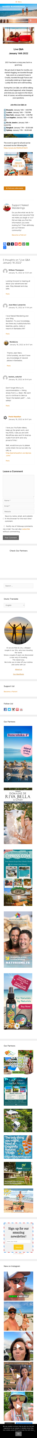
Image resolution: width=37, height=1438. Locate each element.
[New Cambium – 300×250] (18, 1074)
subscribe (26, 529)
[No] (35, 1431)
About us (18, 669)
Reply (8, 294)
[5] (18, 175)
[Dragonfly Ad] (18, 1158)
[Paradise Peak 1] (18, 1132)
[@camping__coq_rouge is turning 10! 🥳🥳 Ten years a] (18, 1406)
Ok (18, 1434)
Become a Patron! (19, 235)
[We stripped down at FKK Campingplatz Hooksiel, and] (18, 1346)
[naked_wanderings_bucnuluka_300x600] (18, 782)
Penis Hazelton (15, 417)
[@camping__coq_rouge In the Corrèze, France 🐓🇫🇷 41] (18, 1376)
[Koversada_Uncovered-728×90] (18, 137)
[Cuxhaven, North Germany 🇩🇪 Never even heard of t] (18, 1286)
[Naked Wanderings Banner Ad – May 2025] (18, 905)
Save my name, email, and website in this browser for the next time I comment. (19, 518)
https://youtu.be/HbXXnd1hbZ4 (16, 148)
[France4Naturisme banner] (18, 22)
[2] (18, 1212)
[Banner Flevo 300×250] (18, 1185)
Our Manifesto (18, 674)
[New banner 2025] (18, 843)
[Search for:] (18, 586)
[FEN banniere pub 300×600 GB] (18, 967)
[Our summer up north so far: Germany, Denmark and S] (18, 1316)
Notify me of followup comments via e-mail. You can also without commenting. (18, 529)
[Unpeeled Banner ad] (18, 1029)
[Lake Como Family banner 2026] (16, 1105)
